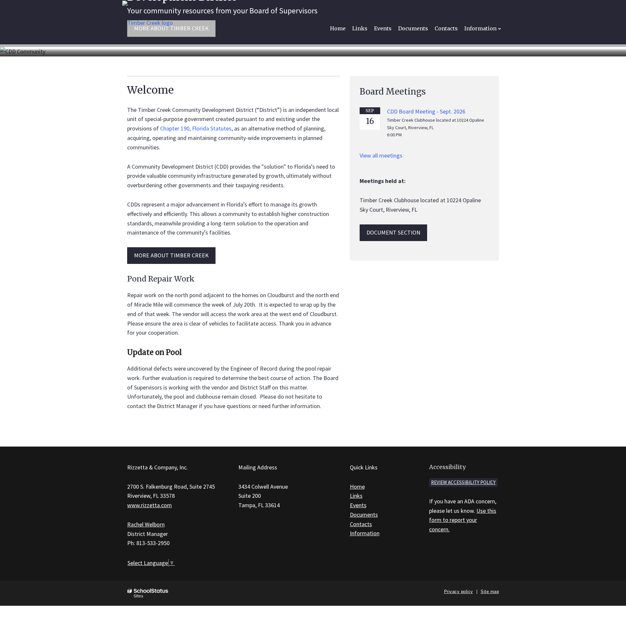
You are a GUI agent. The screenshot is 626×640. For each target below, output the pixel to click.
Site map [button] (490, 591)
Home (357, 486)
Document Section (393, 232)
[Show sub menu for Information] (499, 28)
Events (358, 505)
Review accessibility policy (463, 482)
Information (365, 533)
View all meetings (381, 155)
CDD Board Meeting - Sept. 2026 (426, 111)
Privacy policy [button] (458, 591)
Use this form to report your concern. (462, 520)
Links (356, 495)
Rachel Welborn (146, 524)
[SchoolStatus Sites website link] (148, 593)
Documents (364, 514)
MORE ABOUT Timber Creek (171, 255)
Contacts (361, 524)
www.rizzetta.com (149, 505)
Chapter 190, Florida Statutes (195, 128)
